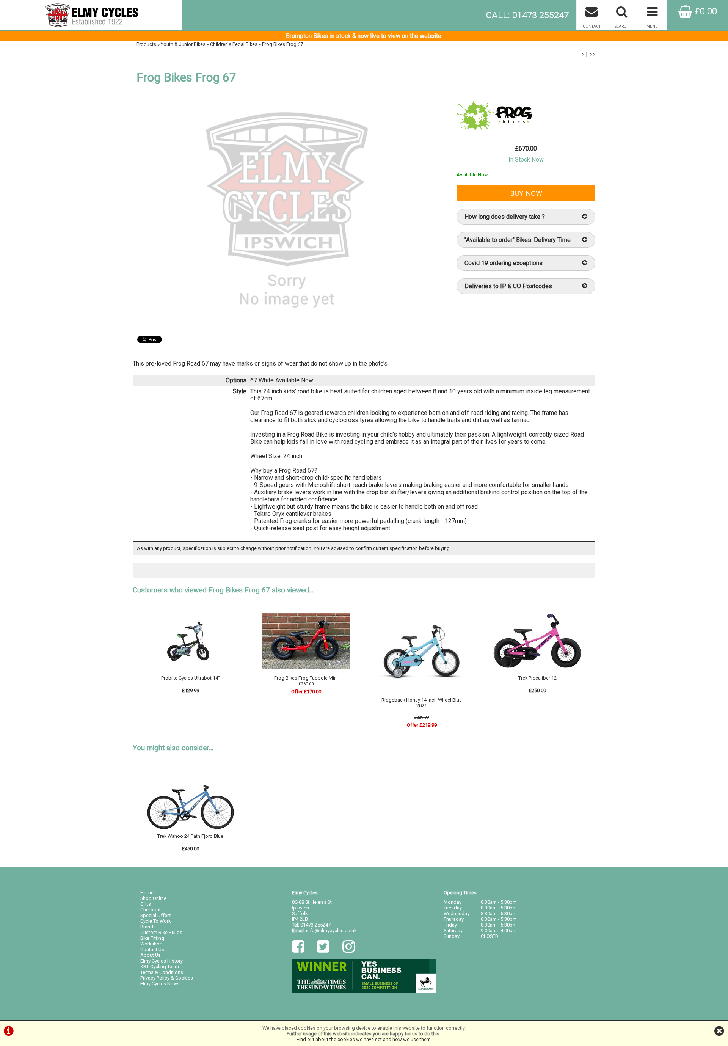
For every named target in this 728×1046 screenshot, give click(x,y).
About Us (150, 955)
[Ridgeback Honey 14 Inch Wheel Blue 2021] (422, 694)
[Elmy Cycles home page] (91, 15)
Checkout (150, 910)
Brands (148, 927)
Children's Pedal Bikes (233, 44)
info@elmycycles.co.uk (331, 930)
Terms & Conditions (161, 972)
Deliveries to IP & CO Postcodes (508, 286)
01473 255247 (315, 925)
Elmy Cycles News (160, 983)
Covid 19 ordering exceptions (503, 263)
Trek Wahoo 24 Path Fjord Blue (190, 836)
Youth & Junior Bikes (183, 44)
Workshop (151, 944)
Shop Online (153, 898)
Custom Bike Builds (161, 932)
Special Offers (155, 915)
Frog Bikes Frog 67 (282, 44)
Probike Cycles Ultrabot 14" (190, 678)
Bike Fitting (152, 938)
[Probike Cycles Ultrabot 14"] (191, 672)
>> (592, 54)
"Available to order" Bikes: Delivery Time (517, 239)
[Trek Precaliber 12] (537, 672)
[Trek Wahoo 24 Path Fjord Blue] (191, 830)
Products (146, 44)
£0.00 (704, 11)
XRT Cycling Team (159, 966)
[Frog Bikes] (494, 132)
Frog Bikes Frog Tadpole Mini (306, 678)
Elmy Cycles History (161, 961)
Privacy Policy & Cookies (166, 978)
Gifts (145, 904)
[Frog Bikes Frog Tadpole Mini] (306, 672)
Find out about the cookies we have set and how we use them (364, 1039)
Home (147, 892)
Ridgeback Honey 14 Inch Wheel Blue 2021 (421, 702)
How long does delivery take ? (504, 216)
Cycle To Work (155, 921)
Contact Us (152, 949)
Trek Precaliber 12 (537, 678)
